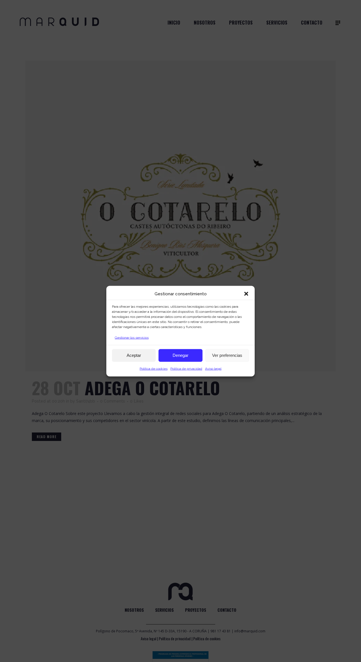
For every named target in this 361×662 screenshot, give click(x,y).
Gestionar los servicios (132, 337)
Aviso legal (213, 368)
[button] (246, 293)
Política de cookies (154, 368)
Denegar (180, 355)
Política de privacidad (186, 368)
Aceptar (134, 355)
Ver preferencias (227, 355)
